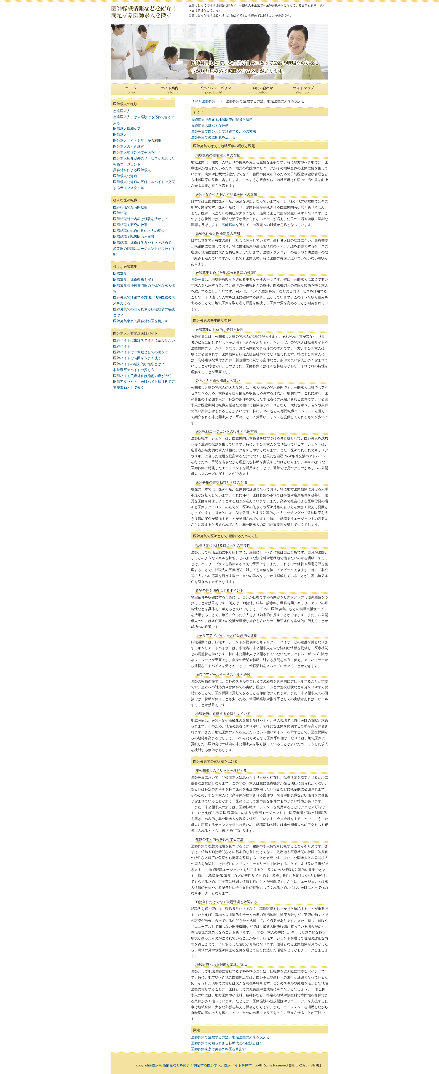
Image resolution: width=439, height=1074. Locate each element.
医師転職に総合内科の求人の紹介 (139, 231)
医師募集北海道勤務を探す (133, 280)
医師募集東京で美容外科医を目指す (140, 321)
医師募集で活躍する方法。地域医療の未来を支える (230, 1037)
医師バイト (121, 346)
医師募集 (120, 274)
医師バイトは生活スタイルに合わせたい (144, 340)
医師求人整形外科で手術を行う (137, 152)
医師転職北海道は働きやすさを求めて (142, 243)
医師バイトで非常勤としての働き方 (140, 352)
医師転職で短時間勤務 (130, 207)
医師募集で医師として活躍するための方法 (223, 131)
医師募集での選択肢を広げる (213, 137)
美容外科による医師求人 (132, 170)
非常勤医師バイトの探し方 (133, 370)
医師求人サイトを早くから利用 (137, 140)
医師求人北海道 (125, 176)
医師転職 (120, 213)
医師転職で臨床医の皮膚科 (133, 237)
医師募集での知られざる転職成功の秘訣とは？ (227, 1043)
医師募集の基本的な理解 (210, 126)
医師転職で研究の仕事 (130, 225)
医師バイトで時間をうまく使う (137, 358)
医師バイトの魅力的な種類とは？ (139, 364)
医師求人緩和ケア (127, 128)
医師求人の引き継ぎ (128, 146)
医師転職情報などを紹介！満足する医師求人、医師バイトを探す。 (203, 1065)
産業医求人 (121, 111)
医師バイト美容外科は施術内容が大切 (142, 376)
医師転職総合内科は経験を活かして (140, 219)
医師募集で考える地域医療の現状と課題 (222, 120)
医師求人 (120, 134)
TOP (194, 101)
